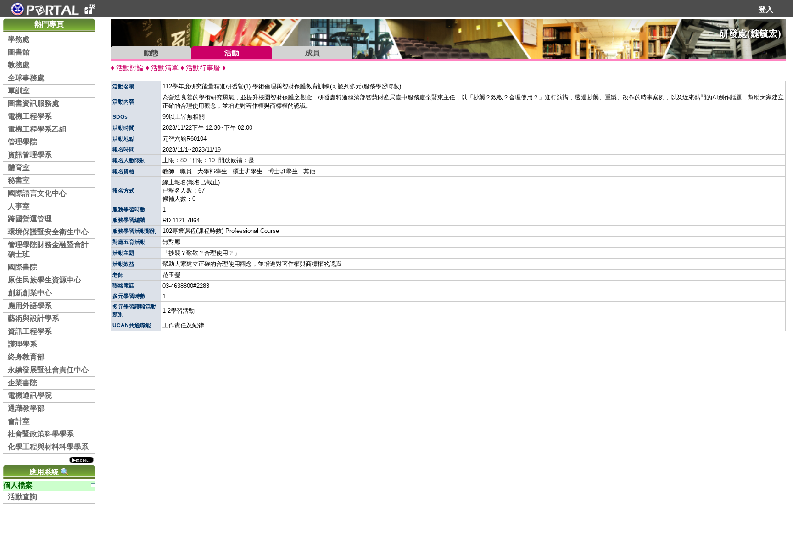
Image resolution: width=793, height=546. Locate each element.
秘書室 (19, 180)
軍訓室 (19, 90)
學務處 (19, 39)
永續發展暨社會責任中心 (48, 370)
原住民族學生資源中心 (44, 280)
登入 (766, 9)
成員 (312, 53)
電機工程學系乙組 (37, 129)
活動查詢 (22, 497)
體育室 (19, 167)
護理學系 (22, 344)
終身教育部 (26, 357)
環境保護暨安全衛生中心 (48, 232)
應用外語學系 (30, 305)
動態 (151, 53)
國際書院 (22, 267)
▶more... (81, 460)
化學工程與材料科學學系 (48, 447)
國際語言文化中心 (37, 193)
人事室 (19, 206)
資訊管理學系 (30, 155)
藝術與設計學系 (33, 318)
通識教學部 (26, 408)
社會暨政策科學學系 (41, 434)
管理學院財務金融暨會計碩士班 (48, 249)
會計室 (19, 421)
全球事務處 (26, 78)
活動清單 (165, 68)
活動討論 (130, 68)
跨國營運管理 (30, 219)
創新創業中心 (30, 293)
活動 (231, 53)
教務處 (19, 65)
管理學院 (22, 142)
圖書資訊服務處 (33, 103)
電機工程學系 (30, 116)
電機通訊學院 (30, 395)
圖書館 (19, 52)
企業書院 (22, 382)
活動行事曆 (203, 68)
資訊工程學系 (30, 331)
